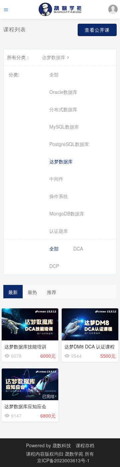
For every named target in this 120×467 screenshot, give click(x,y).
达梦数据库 (53, 57)
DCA (78, 248)
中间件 (56, 178)
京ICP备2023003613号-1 (63, 460)
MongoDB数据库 (66, 213)
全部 (54, 74)
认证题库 (58, 230)
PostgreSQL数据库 (69, 144)
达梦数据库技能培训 (25, 346)
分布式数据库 (63, 109)
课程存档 (85, 445)
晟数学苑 (75, 453)
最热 (32, 292)
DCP (54, 266)
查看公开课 (97, 29)
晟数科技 (61, 445)
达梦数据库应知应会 (25, 406)
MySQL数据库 (64, 126)
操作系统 (58, 196)
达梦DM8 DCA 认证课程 (89, 346)
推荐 (51, 292)
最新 (13, 292)
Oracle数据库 (63, 92)
